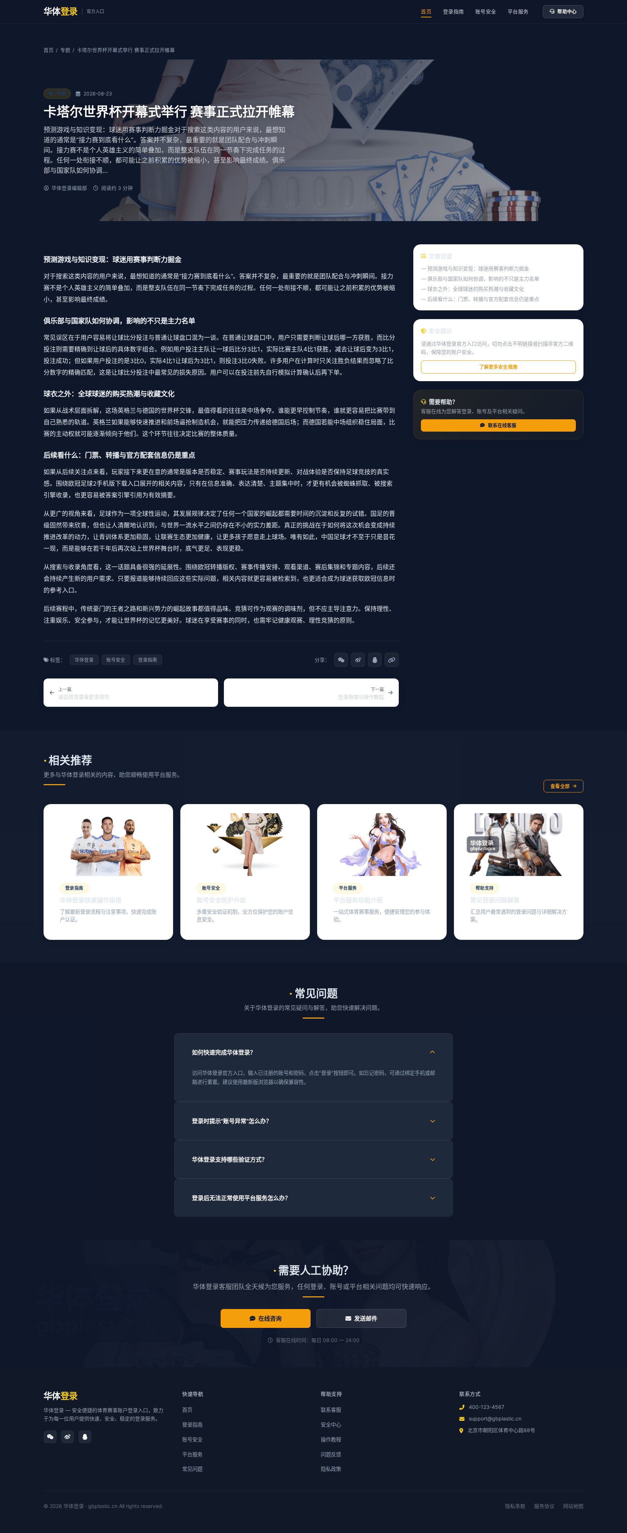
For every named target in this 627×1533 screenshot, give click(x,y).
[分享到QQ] (375, 659)
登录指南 (453, 11)
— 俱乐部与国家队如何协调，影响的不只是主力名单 (480, 279)
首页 (426, 11)
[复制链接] (391, 659)
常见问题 (192, 1469)
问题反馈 (331, 1454)
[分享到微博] (358, 659)
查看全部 (560, 786)
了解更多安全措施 (498, 367)
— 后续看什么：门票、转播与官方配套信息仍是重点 (480, 299)
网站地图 (573, 1506)
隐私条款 (515, 1506)
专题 (65, 50)
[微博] (67, 1436)
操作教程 (331, 1439)
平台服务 (518, 11)
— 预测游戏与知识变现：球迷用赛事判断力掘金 (475, 268)
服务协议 (544, 1506)
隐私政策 (331, 1469)
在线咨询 (270, 1318)
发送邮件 (366, 1318)
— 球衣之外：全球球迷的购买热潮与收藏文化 (472, 289)
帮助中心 (567, 11)
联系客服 (331, 1410)
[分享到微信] (341, 659)
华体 (61, 1396)
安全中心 (331, 1425)
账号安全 (485, 11)
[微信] (50, 1436)
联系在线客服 (502, 425)
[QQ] (84, 1436)
